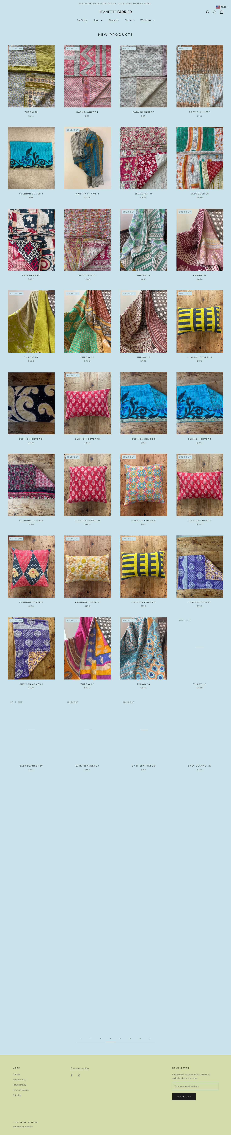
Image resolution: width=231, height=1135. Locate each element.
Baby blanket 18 (31, 1011)
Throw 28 (31, 357)
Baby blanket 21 (143, 929)
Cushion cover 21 (31, 439)
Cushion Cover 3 (31, 194)
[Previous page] (81, 1038)
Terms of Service (21, 1090)
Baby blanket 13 (143, 1011)
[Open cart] (221, 12)
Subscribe (184, 1096)
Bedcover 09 (144, 194)
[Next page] (150, 1038)
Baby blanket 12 (199, 1011)
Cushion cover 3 (144, 602)
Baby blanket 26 (31, 847)
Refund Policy (19, 1084)
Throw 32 (143, 275)
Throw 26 (87, 357)
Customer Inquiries (80, 1068)
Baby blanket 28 (143, 766)
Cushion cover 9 (144, 520)
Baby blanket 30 (31, 766)
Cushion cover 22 (199, 357)
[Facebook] (72, 1075)
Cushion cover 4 (31, 520)
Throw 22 (87, 684)
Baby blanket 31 (143, 847)
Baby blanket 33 (87, 847)
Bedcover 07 (200, 194)
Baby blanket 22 (87, 929)
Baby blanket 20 (200, 929)
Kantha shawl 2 (87, 194)
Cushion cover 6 (144, 439)
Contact (16, 1074)
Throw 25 (143, 357)
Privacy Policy (19, 1079)
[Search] (214, 12)
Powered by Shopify (23, 1126)
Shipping (17, 1095)
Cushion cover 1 (200, 602)
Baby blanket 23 (31, 929)
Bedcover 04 (31, 275)
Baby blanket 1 (200, 112)
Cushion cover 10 (87, 520)
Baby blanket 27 (200, 766)
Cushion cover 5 (200, 439)
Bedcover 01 (87, 275)
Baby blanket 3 (144, 112)
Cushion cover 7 (200, 520)
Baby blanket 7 (87, 112)
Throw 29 (199, 275)
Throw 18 (143, 684)
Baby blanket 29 (87, 766)
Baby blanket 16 (87, 1011)
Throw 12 (199, 684)
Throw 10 (31, 112)
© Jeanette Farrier (25, 1122)
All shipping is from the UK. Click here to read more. (115, 3)
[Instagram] (79, 1075)
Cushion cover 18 (87, 439)
